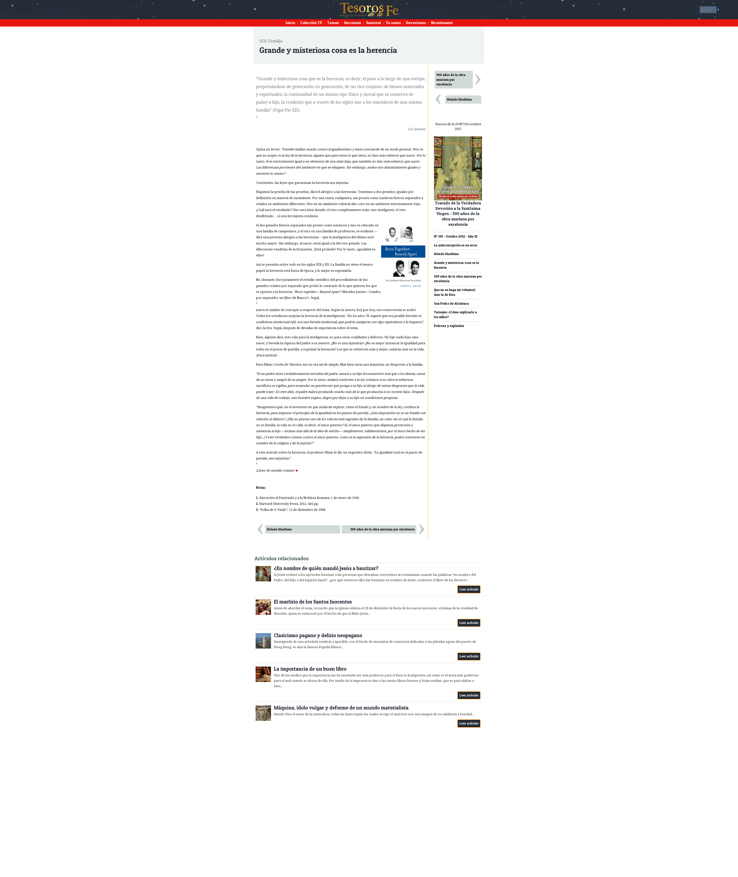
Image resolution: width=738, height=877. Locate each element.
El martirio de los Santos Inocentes (313, 602)
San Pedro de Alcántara (451, 303)
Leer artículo (469, 589)
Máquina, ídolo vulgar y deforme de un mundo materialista (341, 707)
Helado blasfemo (279, 529)
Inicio (290, 22)
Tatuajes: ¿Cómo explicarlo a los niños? (455, 314)
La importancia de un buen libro (310, 669)
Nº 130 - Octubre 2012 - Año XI (455, 236)
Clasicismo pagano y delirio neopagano (318, 635)
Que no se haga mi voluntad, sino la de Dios (455, 292)
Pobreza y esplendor (449, 326)
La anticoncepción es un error (455, 245)
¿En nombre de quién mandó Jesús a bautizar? (326, 568)
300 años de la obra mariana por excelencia (382, 529)
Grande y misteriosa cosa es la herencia (456, 265)
